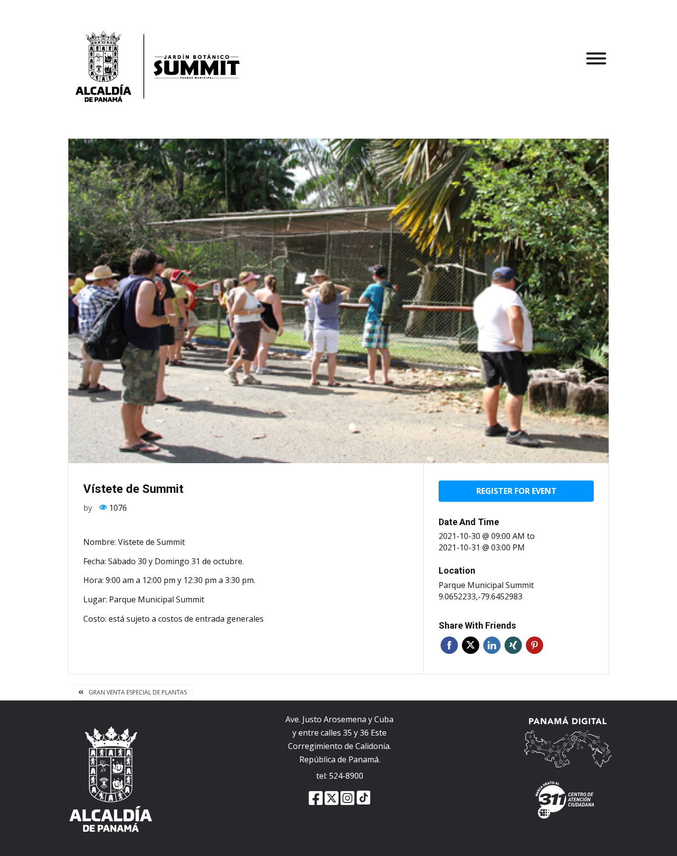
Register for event (516, 490)
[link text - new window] (347, 800)
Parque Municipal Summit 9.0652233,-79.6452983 (486, 591)
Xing (513, 645)
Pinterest (534, 645)
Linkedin (492, 645)
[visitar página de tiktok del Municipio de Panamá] (363, 800)
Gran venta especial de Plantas (138, 692)
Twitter (470, 645)
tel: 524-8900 (339, 775)
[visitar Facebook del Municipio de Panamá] (316, 800)
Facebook (449, 645)
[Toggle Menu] (596, 79)
